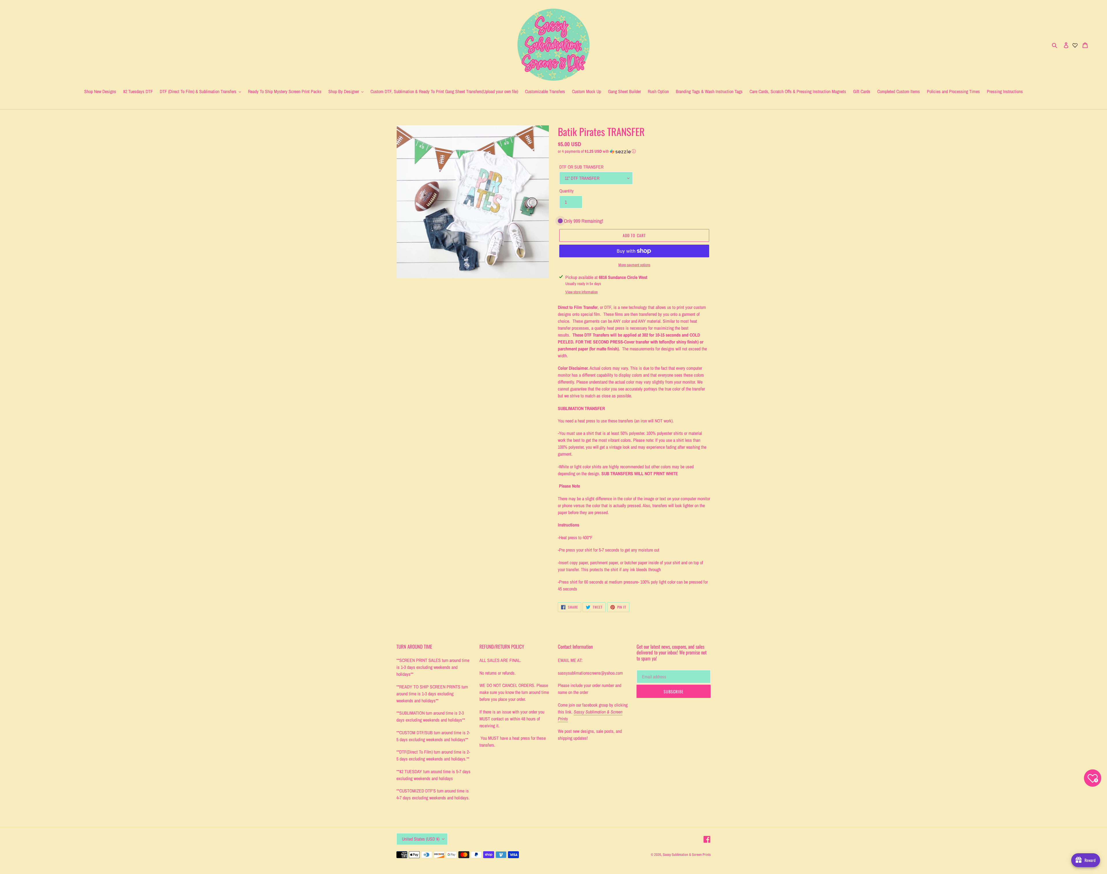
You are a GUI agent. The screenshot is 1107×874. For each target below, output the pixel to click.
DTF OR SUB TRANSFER (581, 167)
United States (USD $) (420, 839)
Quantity (566, 191)
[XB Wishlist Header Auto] (1075, 44)
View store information (581, 292)
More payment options (634, 264)
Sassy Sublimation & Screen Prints (687, 854)
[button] (597, 151)
